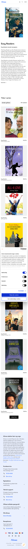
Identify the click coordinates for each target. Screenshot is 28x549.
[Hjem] (3, 2)
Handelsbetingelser (10, 545)
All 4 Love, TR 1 (14, 200)
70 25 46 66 (9, 473)
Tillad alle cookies (14, 295)
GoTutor (18, 458)
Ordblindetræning (17, 460)
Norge (10, 460)
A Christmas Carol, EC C (14, 161)
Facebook (12, 536)
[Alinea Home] (14, 540)
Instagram (9, 536)
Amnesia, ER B (14, 355)
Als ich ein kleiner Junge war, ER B (14, 238)
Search (22, 2)
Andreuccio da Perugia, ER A (14, 393)
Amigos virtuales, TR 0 (14, 316)
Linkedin (19, 536)
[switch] (24, 277)
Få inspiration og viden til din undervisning (10, 484)
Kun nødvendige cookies (14, 299)
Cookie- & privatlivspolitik (17, 543)
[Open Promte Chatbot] (24, 545)
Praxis (13, 458)
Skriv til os (9, 476)
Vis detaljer (21, 290)
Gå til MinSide (7, 516)
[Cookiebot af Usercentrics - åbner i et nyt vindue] (20, 249)
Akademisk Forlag (7, 458)
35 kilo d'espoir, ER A (14, 122)
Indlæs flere (14, 417)
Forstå (5, 462)
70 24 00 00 (9, 528)
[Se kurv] (20, 2)
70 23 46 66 (9, 497)
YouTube (15, 536)
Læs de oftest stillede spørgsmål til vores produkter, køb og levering (12, 507)
